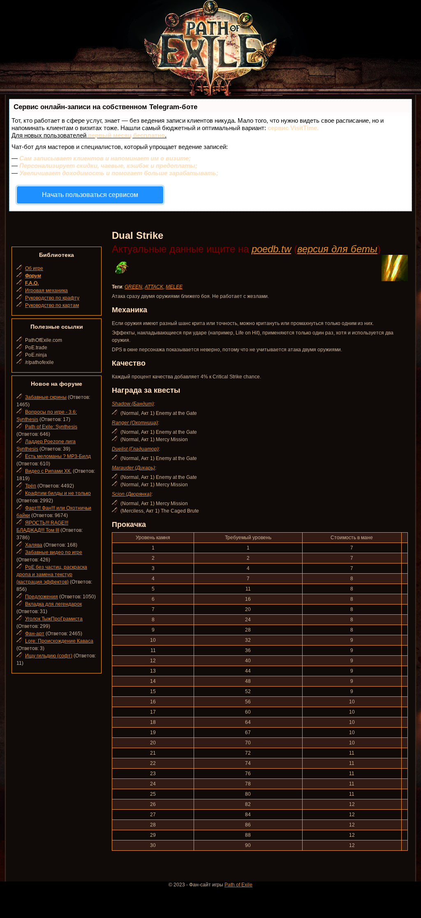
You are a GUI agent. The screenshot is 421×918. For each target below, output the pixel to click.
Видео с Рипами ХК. (48, 471)
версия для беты (337, 248)
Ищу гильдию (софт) (48, 656)
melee (174, 287)
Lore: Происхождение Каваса (59, 641)
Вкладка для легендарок (53, 604)
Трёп (30, 486)
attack (154, 287)
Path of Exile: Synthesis (51, 427)
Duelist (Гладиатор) (135, 449)
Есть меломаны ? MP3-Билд (58, 456)
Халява (33, 545)
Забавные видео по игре (53, 552)
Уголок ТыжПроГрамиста (54, 619)
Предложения (41, 597)
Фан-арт (34, 633)
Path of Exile (238, 885)
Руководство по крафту (52, 298)
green (133, 287)
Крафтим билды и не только (58, 493)
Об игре (34, 268)
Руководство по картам (52, 305)
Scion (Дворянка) (131, 494)
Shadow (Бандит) (133, 404)
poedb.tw (271, 248)
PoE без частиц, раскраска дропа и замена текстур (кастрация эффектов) (51, 574)
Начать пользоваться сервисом (90, 194)
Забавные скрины (46, 397)
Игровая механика (46, 290)
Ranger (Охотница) (135, 423)
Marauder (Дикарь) (133, 468)
